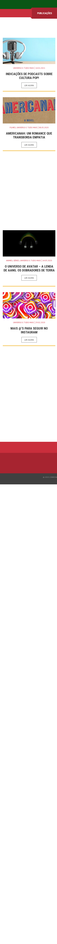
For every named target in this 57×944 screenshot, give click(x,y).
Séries (16, 260)
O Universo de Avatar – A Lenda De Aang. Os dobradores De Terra (29, 268)
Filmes (13, 127)
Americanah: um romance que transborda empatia (29, 135)
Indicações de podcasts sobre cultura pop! (29, 76)
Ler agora (29, 85)
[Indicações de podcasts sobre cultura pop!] (29, 51)
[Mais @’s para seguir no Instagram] (29, 305)
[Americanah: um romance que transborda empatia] (29, 110)
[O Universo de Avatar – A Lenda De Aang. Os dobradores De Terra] (29, 243)
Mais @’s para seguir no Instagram (29, 330)
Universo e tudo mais (23, 68)
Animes (9, 260)
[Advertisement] (28, 190)
